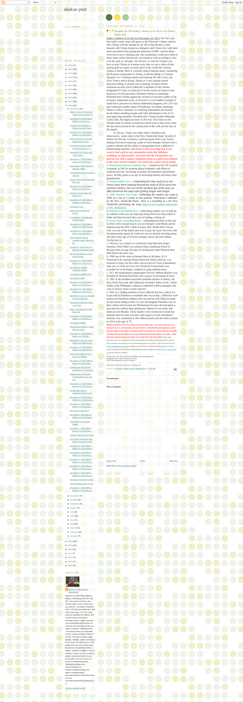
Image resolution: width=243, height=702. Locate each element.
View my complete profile (75, 688)
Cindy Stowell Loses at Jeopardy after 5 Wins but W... (81, 240)
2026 (70, 65)
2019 (70, 93)
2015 (70, 541)
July (72, 512)
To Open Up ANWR (77, 323)
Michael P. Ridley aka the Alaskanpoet (79, 590)
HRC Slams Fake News (79, 411)
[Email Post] (175, 369)
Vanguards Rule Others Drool (82, 480)
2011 (70, 557)
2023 (70, 77)
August (73, 508)
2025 (70, 69)
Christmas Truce (76, 207)
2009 (70, 565)
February (74, 532)
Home (142, 461)
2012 (70, 553)
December (74, 109)
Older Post (173, 461)
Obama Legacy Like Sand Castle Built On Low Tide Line (81, 377)
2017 (70, 102)
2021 (70, 85)
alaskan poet (75, 9)
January (73, 536)
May (72, 520)
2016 (70, 105)
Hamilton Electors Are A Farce (82, 435)
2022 (70, 81)
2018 (70, 98)
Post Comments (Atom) (127, 466)
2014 (70, 545)
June (72, 516)
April (72, 524)
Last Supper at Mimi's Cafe (80, 274)
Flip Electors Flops (77, 278)
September (75, 504)
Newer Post (111, 461)
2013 (70, 549)
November (74, 496)
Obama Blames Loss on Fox (81, 484)
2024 (70, 73)
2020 (70, 89)
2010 (70, 561)
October (73, 500)
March (73, 528)
